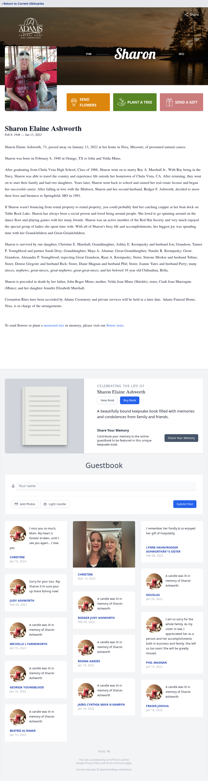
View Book (107, 400)
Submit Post (185, 504)
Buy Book (130, 400)
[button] (104, 544)
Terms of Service (115, 763)
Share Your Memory (181, 438)
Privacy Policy (92, 763)
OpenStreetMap (108, 769)
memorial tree (54, 325)
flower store (115, 325)
